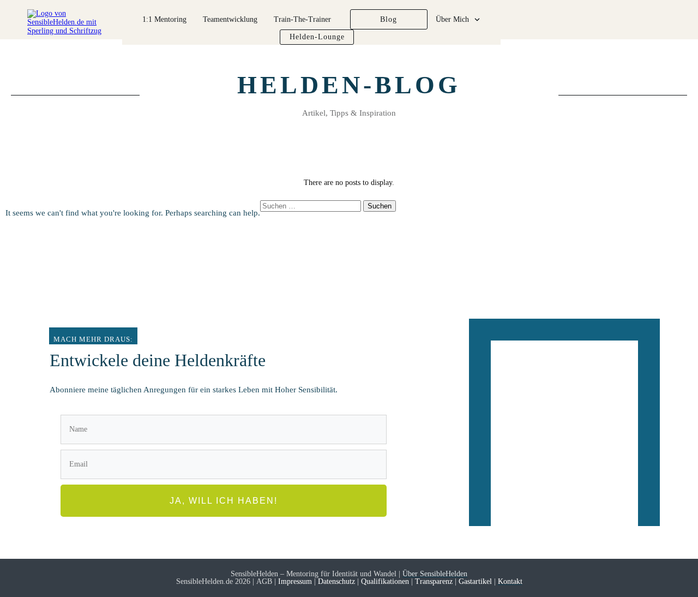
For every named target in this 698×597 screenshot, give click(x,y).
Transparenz (434, 581)
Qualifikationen (385, 581)
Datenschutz (336, 581)
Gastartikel (474, 581)
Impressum (296, 581)
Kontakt (510, 581)
